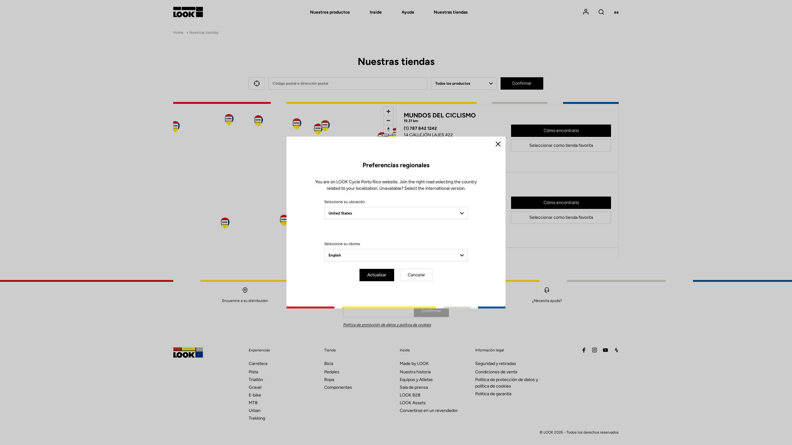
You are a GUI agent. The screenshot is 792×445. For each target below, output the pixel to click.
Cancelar (416, 275)
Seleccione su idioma (342, 244)
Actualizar (376, 275)
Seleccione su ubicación (344, 202)
